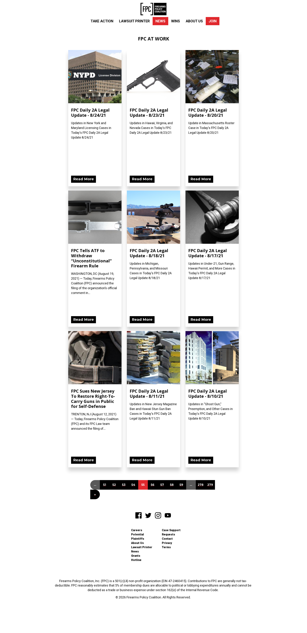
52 (114, 484)
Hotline (136, 560)
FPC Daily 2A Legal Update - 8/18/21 (149, 252)
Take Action (102, 21)
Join (213, 21)
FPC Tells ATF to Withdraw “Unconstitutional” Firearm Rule (91, 258)
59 (181, 484)
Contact (167, 538)
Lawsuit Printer (134, 21)
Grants (135, 555)
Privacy (167, 543)
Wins (175, 21)
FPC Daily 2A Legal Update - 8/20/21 (207, 112)
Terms (166, 547)
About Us (194, 21)
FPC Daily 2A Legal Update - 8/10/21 (207, 393)
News (160, 21)
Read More (83, 179)
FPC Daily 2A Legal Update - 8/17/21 (207, 252)
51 (104, 484)
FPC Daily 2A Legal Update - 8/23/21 (149, 112)
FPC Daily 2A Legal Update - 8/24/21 (90, 112)
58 (172, 484)
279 (210, 484)
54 (133, 484)
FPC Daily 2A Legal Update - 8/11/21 (149, 393)
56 (152, 484)
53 (123, 484)
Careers (136, 530)
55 (143, 484)
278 (200, 484)
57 (162, 484)
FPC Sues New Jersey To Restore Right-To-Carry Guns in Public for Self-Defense (93, 398)
